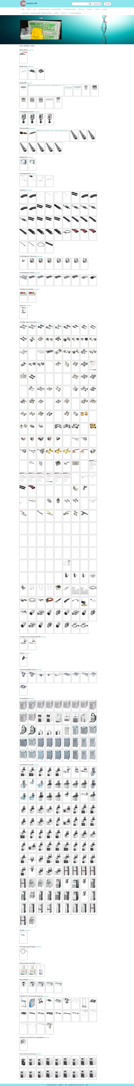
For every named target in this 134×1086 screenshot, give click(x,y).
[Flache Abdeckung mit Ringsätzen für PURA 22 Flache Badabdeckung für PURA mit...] (49, 1016)
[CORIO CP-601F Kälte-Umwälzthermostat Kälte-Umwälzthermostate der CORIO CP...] (93, 822)
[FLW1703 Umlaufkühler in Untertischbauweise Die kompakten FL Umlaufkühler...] (32, 756)
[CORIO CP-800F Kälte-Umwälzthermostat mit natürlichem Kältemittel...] (49, 834)
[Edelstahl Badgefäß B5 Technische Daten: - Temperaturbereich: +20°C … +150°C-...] (86, 90)
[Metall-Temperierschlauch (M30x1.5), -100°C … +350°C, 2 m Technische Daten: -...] (84, 222)
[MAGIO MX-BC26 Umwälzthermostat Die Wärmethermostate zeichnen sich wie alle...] (58, 871)
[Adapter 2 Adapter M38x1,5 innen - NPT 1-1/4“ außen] (58, 416)
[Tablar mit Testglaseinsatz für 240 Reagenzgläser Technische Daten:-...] (23, 280)
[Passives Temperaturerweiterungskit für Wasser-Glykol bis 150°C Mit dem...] (23, 379)
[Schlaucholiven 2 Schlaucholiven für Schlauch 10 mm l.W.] (84, 503)
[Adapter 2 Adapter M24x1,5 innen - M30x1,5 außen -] (67, 392)
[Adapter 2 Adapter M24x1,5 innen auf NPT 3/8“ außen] (67, 379)
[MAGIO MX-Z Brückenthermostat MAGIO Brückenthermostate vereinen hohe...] (32, 871)
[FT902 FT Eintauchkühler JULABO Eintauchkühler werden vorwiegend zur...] (23, 731)
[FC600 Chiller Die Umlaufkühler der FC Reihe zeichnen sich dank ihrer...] (23, 706)
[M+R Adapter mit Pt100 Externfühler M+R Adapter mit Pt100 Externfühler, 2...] (58, 565)
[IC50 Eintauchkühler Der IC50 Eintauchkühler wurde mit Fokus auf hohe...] (49, 731)
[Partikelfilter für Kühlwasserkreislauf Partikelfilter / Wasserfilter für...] (23, 136)
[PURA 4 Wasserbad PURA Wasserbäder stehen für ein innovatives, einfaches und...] (23, 987)
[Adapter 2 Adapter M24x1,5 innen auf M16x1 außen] (49, 367)
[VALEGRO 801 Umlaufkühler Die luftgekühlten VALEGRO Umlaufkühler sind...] (23, 1061)
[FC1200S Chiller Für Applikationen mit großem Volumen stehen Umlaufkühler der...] (49, 706)
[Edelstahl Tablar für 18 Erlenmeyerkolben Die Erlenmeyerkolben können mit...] (49, 280)
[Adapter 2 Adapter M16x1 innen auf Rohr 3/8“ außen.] (84, 329)
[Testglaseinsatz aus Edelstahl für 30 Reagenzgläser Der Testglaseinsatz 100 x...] (58, 578)
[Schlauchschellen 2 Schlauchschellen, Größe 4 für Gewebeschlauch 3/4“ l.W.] (67, 528)
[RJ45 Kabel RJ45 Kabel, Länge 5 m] (93, 590)
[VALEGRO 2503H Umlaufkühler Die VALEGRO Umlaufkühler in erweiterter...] (93, 1074)
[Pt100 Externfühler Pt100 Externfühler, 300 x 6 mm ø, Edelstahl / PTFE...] (23, 565)
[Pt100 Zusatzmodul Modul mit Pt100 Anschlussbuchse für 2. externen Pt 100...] (75, 466)
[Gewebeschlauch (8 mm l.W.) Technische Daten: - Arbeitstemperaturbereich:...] (67, 235)
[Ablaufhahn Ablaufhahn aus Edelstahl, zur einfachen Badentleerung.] (23, 57)
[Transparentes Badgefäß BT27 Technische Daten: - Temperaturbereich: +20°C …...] (77, 90)
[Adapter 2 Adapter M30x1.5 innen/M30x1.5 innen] (23, 416)
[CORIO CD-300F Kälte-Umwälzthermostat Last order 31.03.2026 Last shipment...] (75, 809)
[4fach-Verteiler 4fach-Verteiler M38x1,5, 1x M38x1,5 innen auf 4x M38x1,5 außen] (41, 454)
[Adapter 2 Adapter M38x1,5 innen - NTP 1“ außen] (41, 416)
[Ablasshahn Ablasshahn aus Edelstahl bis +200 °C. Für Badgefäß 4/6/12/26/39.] (23, 516)
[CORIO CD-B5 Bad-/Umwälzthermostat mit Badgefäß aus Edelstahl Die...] (41, 797)
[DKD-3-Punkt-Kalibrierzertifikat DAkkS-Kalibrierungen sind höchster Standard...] (32, 478)
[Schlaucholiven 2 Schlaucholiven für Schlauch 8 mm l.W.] (75, 503)
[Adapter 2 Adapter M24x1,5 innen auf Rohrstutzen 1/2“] (41, 392)
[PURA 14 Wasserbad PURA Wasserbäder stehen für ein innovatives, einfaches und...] (41, 987)
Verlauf (29, 9)
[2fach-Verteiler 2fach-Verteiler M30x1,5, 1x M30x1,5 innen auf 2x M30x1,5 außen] (93, 441)
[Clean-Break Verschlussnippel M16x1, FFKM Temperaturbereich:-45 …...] (32, 628)
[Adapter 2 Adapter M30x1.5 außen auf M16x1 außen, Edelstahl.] (41, 342)
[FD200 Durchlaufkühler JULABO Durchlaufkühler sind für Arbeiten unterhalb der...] (67, 731)
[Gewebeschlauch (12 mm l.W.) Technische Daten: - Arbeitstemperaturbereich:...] (75, 235)
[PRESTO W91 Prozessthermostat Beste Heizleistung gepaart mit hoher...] (93, 909)
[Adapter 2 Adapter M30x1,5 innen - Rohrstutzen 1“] (93, 404)
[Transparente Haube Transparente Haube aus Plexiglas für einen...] (75, 1003)
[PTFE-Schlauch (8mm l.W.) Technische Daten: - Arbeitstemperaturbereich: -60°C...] (58, 197)
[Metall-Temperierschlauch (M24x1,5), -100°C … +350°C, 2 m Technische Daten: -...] (49, 222)
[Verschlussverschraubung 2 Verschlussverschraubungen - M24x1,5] (93, 528)
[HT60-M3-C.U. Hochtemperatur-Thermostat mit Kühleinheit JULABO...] (84, 772)
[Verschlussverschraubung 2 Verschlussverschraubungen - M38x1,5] (32, 541)
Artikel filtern (31, 50)
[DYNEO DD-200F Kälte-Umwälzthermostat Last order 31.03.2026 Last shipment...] (23, 847)
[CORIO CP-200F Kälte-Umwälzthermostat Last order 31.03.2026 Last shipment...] (58, 822)
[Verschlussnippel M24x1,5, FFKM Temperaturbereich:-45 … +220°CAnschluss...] (93, 615)
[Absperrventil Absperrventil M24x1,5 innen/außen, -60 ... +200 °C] (32, 553)
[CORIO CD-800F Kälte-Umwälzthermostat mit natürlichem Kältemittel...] (58, 772)
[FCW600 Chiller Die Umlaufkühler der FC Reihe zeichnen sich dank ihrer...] (93, 706)
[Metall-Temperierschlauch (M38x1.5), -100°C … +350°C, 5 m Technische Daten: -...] (58, 235)
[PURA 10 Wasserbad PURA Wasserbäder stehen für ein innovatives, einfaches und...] (32, 987)
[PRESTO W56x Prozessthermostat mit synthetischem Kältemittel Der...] (49, 909)
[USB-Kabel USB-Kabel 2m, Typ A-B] (23, 954)
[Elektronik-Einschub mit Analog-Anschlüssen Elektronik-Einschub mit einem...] (41, 379)
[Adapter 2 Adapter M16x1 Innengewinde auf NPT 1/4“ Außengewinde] (32, 379)
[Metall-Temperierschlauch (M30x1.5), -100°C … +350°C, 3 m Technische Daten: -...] (93, 222)
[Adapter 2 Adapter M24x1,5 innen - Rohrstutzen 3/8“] (32, 392)
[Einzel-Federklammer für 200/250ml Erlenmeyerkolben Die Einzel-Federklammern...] (58, 264)
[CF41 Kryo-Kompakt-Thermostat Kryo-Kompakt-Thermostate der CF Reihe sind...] (49, 884)
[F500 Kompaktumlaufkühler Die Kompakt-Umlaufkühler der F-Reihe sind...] (67, 718)
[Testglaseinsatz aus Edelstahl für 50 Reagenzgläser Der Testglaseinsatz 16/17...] (49, 491)
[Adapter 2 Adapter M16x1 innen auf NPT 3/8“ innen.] (41, 329)
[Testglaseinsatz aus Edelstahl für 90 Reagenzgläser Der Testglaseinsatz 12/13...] (58, 491)
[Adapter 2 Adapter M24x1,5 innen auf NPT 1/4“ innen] (58, 367)
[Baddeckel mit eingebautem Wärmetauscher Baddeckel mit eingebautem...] (23, 677)
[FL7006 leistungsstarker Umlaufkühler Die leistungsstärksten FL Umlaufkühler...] (75, 743)
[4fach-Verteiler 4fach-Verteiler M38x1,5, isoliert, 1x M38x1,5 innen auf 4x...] (67, 441)
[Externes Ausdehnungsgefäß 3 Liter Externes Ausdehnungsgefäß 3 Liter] (93, 541)
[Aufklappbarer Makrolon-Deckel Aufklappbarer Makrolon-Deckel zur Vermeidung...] (41, 491)
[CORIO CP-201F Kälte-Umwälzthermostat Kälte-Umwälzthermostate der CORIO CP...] (67, 822)
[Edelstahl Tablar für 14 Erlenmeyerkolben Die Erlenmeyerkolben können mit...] (67, 280)
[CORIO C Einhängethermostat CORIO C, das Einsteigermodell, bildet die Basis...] (23, 119)
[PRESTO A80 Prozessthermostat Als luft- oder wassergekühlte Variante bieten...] (41, 896)
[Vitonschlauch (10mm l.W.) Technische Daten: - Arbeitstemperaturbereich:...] (23, 197)
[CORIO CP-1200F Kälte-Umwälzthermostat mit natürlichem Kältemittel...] (58, 834)
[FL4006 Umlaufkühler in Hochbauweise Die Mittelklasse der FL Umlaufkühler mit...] (67, 743)
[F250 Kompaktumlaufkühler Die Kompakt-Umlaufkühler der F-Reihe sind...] (58, 718)
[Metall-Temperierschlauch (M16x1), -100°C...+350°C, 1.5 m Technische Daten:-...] (49, 210)
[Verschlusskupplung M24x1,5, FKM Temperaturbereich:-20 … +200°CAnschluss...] (49, 615)
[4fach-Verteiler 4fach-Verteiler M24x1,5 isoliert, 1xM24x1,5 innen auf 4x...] (32, 441)
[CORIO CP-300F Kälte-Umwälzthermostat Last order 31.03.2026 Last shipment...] (75, 822)
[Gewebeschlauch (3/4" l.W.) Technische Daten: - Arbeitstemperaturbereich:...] (84, 235)
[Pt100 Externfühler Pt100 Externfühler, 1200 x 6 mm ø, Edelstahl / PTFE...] (93, 553)
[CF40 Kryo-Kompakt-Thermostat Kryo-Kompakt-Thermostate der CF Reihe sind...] (41, 884)
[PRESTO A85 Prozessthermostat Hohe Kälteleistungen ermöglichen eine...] (58, 896)
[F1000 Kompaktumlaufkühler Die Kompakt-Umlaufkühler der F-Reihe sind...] (75, 718)
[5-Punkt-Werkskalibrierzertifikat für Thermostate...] (67, 478)
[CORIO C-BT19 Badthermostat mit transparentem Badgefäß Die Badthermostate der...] (32, 784)
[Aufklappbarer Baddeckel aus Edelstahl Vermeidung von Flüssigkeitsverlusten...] (49, 354)
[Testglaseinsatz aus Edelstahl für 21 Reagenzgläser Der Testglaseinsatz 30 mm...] (75, 491)
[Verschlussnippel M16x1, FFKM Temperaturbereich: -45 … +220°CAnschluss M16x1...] (75, 615)
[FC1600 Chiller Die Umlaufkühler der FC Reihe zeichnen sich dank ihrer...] (67, 706)
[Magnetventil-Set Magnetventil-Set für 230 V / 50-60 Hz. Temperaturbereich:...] (23, 615)
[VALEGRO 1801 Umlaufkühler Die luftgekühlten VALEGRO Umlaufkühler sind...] (75, 1061)
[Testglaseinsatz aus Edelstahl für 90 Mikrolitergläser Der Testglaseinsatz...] (67, 491)
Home (23, 9)
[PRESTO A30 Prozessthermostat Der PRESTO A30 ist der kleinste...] (58, 884)
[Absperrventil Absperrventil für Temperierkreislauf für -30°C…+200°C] (58, 516)
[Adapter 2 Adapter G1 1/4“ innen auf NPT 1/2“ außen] (23, 367)
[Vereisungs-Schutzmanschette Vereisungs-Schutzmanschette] (84, 541)
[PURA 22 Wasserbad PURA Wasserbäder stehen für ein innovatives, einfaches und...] (49, 987)
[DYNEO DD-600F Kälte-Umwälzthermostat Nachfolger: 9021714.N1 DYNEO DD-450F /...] (49, 847)
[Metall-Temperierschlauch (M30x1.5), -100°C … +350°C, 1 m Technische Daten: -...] (67, 222)
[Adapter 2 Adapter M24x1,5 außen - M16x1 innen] (93, 392)
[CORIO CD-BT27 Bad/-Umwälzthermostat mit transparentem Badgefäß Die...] (32, 797)
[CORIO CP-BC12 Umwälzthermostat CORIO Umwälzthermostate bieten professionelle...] (41, 822)
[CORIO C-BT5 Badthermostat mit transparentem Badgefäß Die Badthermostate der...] (93, 772)
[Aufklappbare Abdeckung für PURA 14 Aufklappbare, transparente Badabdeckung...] (23, 1028)
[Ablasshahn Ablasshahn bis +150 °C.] (32, 516)
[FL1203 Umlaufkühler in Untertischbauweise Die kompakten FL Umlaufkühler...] (23, 743)
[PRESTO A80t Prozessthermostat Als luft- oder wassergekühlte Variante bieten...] (49, 896)
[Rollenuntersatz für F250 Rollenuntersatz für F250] (93, 478)
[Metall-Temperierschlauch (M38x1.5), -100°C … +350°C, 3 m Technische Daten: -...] (49, 235)
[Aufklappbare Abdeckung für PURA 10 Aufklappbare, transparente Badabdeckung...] (93, 1016)
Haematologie (25, 13)
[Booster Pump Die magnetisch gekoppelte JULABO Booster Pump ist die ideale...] (23, 1045)
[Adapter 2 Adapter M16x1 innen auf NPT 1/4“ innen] (23, 329)
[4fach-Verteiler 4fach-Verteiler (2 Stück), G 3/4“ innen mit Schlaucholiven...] (49, 541)
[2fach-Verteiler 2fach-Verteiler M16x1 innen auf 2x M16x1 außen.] (93, 516)
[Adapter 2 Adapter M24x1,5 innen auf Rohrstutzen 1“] (49, 392)
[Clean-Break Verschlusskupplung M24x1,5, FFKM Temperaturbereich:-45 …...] (41, 628)
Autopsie (56, 13)
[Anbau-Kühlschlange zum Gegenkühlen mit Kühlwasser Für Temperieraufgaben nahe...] (32, 181)
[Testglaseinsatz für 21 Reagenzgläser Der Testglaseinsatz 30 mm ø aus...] (49, 578)
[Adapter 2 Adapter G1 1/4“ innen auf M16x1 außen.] (84, 342)
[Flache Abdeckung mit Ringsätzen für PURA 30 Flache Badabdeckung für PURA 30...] (67, 1016)
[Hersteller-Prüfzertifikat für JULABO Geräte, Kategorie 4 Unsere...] (75, 478)
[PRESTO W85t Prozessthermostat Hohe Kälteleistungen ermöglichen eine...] (84, 909)
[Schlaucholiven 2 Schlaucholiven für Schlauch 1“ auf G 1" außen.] (58, 454)
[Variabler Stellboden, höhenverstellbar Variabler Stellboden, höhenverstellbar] (32, 590)
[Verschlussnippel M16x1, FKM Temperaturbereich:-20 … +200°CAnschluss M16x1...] (41, 615)
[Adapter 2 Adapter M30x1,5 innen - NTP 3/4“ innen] (67, 404)
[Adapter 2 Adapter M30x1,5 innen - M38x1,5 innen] (49, 404)
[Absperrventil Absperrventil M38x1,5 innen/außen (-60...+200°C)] (67, 590)
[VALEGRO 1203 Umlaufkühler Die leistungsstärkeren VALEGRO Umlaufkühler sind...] (49, 1061)
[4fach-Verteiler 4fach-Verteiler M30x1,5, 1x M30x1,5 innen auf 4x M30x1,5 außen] (23, 454)
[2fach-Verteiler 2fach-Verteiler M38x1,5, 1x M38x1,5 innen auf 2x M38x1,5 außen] (32, 454)
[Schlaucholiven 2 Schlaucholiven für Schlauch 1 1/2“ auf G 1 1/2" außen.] (67, 454)
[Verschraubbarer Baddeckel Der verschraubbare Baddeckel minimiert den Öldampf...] (58, 1003)
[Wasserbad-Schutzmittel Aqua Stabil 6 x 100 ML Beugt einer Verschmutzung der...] (23, 971)
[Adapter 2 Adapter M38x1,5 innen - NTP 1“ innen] (49, 416)
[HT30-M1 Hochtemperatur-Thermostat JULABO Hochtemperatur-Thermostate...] (23, 644)
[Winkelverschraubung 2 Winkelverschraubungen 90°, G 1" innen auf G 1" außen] (84, 429)
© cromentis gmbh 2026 (52, 1084)
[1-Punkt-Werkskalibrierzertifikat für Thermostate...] (49, 478)
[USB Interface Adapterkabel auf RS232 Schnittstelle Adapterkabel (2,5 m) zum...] (84, 466)
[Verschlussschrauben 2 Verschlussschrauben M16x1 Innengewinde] (84, 528)
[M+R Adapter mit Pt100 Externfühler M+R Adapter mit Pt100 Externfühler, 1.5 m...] (49, 565)
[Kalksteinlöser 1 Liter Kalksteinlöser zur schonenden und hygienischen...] (41, 971)
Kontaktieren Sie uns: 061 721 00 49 (76, 1084)
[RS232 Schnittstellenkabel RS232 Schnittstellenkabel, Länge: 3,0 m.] (41, 603)
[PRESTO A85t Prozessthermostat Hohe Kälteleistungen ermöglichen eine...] (67, 896)
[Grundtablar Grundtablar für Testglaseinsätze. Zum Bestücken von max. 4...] (93, 280)
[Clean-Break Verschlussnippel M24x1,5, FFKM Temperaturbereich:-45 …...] (49, 628)
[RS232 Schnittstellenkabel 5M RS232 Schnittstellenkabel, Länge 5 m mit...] (32, 603)
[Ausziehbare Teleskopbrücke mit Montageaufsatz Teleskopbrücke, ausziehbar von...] (49, 1003)
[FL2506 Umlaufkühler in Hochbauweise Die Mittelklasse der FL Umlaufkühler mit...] (58, 743)
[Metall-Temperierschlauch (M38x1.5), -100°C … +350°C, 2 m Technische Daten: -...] (41, 235)
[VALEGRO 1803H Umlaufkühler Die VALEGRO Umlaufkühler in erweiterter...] (84, 1074)
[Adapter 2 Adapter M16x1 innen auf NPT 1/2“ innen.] (58, 329)
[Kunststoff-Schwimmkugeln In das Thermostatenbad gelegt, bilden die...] (41, 354)
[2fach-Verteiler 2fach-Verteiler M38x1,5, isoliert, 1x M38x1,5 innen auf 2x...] (58, 441)
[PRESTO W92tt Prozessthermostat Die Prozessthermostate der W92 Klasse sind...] (84, 871)
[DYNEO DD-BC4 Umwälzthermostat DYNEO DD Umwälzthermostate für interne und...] (67, 834)
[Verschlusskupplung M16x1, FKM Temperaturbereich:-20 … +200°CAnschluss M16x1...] (32, 615)
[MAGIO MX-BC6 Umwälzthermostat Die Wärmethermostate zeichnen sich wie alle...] (41, 871)
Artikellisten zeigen (43, 9)
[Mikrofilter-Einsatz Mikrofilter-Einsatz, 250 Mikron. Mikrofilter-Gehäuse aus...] (23, 148)
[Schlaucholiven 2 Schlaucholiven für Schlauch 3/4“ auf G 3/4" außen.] (49, 454)
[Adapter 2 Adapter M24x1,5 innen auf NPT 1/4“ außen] (58, 379)
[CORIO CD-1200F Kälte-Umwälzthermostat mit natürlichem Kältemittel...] (93, 809)
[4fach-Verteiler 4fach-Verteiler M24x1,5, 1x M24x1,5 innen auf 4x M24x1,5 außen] (84, 441)
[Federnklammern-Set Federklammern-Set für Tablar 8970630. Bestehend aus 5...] (75, 541)
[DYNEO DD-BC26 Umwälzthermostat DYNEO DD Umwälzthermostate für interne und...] (93, 834)
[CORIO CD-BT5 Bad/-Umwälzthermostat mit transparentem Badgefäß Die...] (93, 784)
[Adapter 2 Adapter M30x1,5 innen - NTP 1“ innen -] (84, 404)
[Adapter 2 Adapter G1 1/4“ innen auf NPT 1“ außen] (41, 367)
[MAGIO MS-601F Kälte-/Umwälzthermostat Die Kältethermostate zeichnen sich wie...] (58, 859)
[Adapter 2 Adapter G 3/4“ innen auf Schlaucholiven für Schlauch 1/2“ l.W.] (93, 342)
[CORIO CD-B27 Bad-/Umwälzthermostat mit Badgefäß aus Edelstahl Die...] (75, 797)
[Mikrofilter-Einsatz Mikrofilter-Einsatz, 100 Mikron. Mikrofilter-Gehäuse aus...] (91, 136)
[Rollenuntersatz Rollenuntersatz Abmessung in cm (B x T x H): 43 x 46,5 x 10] (84, 478)
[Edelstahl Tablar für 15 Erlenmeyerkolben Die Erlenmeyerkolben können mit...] (58, 280)
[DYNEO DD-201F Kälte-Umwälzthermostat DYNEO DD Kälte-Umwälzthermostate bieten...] (32, 847)
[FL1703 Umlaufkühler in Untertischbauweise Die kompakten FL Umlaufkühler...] (32, 743)
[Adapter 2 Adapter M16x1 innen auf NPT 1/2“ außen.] (49, 329)
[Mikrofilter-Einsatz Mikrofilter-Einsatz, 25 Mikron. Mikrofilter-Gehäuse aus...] (74, 136)
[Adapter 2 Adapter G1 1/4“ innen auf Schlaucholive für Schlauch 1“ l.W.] (75, 354)
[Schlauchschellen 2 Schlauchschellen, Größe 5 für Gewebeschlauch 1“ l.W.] (75, 528)
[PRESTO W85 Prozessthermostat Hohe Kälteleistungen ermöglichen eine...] (75, 909)
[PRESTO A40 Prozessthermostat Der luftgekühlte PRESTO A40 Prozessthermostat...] (75, 884)
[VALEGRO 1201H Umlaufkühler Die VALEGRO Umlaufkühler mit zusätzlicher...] (41, 1074)
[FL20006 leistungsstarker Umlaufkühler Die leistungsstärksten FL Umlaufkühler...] (93, 743)
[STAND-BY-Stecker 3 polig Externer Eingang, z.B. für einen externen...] (67, 603)
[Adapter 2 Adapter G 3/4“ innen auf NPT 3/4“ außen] (93, 354)
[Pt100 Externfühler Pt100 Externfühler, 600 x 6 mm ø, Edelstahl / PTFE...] (84, 553)
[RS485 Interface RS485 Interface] (41, 466)
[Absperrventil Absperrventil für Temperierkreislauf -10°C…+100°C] (49, 516)
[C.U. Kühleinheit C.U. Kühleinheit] (23, 1003)
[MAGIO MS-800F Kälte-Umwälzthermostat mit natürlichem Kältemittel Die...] (93, 859)
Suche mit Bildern (56, 9)
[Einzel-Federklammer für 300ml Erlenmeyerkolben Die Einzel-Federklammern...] (67, 264)
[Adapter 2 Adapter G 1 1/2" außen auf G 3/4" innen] (93, 416)
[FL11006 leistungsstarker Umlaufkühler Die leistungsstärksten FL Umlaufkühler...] (84, 743)
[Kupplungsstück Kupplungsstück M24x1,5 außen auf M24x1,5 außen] (32, 429)
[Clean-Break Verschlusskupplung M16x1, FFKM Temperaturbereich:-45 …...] (23, 628)
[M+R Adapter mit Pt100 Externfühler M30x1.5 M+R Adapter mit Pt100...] (67, 565)
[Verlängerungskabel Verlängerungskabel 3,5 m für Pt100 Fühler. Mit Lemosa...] (84, 565)
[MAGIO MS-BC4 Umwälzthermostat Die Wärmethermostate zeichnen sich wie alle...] (41, 859)
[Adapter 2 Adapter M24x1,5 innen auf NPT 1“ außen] (93, 379)
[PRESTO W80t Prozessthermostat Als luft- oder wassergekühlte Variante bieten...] (67, 909)
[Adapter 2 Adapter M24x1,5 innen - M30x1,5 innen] (84, 392)
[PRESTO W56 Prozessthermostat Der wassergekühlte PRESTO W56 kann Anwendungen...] (41, 909)
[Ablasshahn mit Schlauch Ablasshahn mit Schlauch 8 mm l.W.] (41, 516)
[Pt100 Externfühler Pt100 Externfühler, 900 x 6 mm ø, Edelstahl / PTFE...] (32, 565)
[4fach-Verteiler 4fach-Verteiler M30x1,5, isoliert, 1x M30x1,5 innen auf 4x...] (49, 441)
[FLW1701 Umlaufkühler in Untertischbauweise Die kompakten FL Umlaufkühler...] (23, 756)
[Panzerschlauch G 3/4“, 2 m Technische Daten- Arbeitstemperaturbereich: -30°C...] (32, 247)
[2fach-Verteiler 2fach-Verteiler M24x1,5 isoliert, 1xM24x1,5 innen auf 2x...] (23, 441)
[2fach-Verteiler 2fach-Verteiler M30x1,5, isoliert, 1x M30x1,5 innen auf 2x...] (41, 441)
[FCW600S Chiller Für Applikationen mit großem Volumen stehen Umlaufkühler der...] (23, 718)
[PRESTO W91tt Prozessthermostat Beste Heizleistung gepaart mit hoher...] (23, 921)
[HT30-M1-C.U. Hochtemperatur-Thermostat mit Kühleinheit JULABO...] (32, 644)
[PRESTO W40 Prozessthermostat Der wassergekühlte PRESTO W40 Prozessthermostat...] (75, 896)
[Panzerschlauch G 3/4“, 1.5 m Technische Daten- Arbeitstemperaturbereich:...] (23, 247)
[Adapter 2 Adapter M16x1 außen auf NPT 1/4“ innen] (67, 329)
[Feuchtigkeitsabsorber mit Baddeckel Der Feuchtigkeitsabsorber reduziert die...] (49, 1028)
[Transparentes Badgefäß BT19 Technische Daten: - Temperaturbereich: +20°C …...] (69, 90)
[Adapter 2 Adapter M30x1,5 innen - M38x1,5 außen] (32, 404)
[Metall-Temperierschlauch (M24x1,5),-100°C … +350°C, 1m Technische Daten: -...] (32, 222)
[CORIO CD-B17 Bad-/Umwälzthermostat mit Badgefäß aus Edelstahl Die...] (58, 797)
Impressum (60, 1084)
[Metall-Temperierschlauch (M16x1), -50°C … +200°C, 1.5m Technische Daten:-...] (84, 210)
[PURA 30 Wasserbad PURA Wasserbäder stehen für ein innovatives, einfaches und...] (58, 987)
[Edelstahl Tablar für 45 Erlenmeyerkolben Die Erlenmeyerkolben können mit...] (32, 280)
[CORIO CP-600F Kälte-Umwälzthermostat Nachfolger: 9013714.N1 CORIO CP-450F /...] (84, 822)
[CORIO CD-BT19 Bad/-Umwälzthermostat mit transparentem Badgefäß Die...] (23, 797)
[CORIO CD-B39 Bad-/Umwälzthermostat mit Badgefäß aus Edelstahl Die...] (93, 797)
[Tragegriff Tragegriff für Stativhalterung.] (32, 503)
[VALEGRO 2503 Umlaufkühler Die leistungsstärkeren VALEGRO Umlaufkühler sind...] (93, 1061)
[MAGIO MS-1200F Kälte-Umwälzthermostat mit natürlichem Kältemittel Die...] (23, 871)
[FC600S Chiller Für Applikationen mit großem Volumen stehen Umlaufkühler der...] (32, 706)
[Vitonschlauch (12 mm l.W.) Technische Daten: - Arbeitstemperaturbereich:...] (32, 197)
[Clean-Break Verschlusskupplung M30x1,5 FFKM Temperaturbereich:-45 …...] (58, 628)
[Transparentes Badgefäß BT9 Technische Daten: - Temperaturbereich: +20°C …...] (46, 90)
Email (87, 1084)
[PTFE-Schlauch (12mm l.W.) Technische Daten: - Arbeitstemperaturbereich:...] (67, 197)
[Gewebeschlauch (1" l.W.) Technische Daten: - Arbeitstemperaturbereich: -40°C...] (93, 235)
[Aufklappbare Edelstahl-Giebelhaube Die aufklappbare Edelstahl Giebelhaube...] (41, 677)
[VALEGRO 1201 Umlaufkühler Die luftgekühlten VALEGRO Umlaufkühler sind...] (41, 1061)
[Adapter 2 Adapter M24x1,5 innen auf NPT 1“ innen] (49, 379)
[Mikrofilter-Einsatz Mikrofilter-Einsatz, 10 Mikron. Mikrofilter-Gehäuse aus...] (53, 136)
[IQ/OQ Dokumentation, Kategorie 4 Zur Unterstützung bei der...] (93, 367)
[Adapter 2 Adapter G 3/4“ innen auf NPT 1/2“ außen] (84, 354)
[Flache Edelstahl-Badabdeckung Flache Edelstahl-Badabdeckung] (67, 677)
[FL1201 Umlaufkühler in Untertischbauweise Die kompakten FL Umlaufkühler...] (84, 731)
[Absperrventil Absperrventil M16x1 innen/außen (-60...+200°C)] (23, 938)
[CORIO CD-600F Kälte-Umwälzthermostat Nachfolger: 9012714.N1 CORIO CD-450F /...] (84, 809)
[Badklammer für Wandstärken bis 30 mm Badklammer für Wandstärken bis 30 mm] (23, 590)
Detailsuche (97, 4)
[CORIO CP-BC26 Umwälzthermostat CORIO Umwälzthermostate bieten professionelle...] (49, 822)
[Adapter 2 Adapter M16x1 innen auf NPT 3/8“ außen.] (32, 329)
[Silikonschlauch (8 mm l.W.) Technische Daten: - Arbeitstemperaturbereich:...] (41, 197)
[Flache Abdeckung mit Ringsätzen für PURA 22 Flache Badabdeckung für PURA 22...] (41, 1016)
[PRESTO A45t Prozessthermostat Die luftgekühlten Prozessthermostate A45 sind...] (23, 896)
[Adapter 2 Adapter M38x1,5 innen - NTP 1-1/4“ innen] (67, 416)
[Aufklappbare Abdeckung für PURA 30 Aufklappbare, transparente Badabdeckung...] (41, 1028)
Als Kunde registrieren (75, 13)
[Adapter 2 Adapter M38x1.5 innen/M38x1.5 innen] (32, 416)
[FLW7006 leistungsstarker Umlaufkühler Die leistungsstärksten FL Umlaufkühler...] (75, 756)
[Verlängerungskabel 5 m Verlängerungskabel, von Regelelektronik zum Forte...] (49, 603)
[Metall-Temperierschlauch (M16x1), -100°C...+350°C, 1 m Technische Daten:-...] (41, 210)
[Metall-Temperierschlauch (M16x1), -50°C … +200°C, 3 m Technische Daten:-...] (93, 210)
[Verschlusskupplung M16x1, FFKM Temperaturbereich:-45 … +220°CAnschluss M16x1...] (67, 615)
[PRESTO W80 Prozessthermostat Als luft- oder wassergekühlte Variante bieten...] (58, 909)
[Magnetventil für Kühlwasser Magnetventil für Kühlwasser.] (93, 603)
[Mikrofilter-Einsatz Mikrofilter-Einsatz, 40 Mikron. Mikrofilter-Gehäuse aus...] (83, 136)
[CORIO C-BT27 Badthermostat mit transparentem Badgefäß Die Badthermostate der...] (41, 784)
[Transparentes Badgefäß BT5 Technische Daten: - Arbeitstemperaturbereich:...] (23, 90)
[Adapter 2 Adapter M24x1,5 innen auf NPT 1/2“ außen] (75, 379)
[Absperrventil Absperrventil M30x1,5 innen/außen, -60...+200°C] (41, 553)
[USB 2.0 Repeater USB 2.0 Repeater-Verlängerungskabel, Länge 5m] (93, 565)
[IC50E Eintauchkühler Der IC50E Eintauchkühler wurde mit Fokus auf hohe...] (58, 731)
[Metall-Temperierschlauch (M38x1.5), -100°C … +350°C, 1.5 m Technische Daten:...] (32, 235)
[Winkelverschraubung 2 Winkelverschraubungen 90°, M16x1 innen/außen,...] (41, 503)
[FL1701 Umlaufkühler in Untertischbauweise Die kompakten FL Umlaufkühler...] (93, 731)
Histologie (89, 9)
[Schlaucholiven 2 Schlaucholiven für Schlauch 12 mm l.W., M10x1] (75, 516)
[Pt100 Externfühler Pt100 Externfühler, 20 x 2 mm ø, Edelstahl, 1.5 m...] (67, 553)
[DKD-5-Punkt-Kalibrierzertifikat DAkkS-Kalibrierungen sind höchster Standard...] (41, 478)
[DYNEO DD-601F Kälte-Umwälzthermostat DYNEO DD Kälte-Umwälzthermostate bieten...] (58, 847)
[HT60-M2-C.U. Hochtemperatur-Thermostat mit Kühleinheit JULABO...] (75, 772)
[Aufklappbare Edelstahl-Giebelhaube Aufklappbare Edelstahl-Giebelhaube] (58, 677)
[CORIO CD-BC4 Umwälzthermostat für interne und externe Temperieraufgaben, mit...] (23, 809)
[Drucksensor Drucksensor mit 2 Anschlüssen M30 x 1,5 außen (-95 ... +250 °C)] (84, 628)
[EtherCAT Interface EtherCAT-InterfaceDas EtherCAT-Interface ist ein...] (49, 466)
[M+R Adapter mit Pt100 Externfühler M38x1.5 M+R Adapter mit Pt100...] (75, 565)
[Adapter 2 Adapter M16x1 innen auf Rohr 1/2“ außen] (93, 329)
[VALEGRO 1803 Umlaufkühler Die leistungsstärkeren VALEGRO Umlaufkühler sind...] (84, 1061)
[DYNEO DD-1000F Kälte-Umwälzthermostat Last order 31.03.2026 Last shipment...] (67, 847)
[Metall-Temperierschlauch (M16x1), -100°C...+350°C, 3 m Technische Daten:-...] (58, 210)
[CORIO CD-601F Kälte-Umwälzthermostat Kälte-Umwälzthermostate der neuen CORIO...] (23, 772)
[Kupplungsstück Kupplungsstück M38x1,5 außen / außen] (49, 429)
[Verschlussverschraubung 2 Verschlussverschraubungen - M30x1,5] (23, 541)
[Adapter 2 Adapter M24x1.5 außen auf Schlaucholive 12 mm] (23, 404)
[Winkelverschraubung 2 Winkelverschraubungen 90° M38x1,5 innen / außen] (75, 429)
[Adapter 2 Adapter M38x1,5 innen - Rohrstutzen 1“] (75, 416)
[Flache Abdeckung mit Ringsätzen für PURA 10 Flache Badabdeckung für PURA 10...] (93, 1003)
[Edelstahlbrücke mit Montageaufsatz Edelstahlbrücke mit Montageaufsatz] (32, 74)
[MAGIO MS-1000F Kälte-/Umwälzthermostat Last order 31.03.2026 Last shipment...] (67, 859)
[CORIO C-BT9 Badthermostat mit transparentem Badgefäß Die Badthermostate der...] (23, 784)
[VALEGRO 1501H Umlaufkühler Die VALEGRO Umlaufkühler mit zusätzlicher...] (58, 1074)
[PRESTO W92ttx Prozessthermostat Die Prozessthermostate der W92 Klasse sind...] (23, 884)
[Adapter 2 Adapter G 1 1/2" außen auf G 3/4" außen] (23, 429)
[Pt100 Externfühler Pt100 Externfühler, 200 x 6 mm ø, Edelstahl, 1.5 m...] (58, 553)
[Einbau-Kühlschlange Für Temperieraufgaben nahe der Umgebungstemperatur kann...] (23, 503)
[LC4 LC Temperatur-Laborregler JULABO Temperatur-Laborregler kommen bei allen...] (32, 164)
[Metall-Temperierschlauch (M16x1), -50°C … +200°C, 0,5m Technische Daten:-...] (67, 210)
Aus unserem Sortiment (69, 9)
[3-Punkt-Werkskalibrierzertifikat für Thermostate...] (58, 478)
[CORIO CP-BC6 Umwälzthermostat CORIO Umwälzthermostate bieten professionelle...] (32, 822)
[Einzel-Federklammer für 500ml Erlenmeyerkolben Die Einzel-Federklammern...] (75, 264)
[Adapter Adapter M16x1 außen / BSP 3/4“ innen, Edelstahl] (23, 466)
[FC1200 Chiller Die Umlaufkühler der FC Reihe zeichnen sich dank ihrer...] (41, 706)
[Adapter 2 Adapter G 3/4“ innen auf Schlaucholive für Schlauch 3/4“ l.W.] (23, 354)
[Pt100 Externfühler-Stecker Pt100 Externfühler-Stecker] (58, 603)
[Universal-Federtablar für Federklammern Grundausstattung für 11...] (67, 541)
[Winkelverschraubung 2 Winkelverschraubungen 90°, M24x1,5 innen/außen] (58, 429)
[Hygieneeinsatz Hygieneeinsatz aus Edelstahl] (58, 590)
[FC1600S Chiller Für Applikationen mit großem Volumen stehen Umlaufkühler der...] (75, 706)
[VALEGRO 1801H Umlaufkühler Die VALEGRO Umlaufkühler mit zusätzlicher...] (75, 1074)
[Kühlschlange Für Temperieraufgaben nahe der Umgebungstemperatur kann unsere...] (41, 181)
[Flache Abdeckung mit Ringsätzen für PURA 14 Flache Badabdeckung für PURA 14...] (32, 1016)
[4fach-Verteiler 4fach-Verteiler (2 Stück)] (23, 528)
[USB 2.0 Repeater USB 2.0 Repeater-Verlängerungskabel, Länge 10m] (23, 578)
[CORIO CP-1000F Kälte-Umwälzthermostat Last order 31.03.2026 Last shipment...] (23, 834)
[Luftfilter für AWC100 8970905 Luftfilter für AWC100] (75, 590)
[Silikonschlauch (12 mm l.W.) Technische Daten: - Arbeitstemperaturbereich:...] (49, 197)
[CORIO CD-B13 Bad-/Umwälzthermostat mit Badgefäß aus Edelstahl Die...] (49, 797)
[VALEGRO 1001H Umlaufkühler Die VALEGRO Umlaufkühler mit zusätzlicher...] (32, 1074)
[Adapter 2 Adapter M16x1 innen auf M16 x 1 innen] (23, 342)
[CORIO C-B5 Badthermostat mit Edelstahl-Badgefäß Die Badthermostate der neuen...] (49, 784)
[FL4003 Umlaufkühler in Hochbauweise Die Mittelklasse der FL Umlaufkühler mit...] (49, 743)
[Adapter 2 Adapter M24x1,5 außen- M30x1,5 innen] (75, 392)
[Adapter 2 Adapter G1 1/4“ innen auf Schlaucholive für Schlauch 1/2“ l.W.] (58, 354)
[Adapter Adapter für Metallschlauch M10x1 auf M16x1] (58, 503)
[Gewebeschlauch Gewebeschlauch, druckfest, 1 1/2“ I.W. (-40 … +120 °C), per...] (32, 491)
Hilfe (34, 9)
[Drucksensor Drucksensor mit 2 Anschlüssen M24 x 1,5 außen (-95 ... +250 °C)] (75, 628)
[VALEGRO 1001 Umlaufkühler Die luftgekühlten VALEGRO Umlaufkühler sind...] (32, 1061)
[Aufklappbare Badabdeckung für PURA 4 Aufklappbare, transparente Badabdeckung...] (84, 1016)
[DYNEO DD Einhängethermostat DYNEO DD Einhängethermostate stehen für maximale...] (49, 119)
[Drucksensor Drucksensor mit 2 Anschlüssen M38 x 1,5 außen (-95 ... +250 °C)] (49, 553)
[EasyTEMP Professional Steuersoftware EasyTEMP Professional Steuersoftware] (23, 313)
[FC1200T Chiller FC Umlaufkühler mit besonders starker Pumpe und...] (58, 706)
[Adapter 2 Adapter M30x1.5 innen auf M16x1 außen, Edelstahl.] (32, 342)
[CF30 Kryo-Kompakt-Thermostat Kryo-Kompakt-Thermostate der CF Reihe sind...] (32, 921)
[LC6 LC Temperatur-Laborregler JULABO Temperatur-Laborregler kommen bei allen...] (23, 164)
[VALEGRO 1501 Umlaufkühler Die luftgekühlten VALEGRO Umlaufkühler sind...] (58, 1061)
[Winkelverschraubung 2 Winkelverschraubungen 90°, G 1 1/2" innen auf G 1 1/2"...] (93, 429)
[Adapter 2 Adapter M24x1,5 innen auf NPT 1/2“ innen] (75, 367)
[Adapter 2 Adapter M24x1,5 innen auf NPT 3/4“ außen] (84, 379)
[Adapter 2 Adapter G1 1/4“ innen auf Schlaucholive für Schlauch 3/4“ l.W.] (67, 354)
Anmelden (107, 4)
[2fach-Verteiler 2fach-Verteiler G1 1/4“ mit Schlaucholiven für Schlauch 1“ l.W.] (41, 528)
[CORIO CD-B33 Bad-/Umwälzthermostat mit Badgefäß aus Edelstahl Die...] (84, 797)
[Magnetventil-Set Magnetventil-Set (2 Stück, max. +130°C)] (84, 603)
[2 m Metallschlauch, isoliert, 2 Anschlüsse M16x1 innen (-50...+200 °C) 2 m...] (23, 222)
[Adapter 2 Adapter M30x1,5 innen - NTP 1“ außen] (75, 404)
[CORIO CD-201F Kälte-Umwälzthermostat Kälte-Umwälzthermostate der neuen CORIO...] (67, 809)
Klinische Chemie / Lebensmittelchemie (41, 13)
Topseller (63, 13)
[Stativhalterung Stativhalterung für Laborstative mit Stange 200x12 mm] (23, 661)
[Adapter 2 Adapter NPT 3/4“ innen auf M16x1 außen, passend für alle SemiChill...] (67, 342)
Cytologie (97, 9)
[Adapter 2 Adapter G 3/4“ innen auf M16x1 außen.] (75, 342)
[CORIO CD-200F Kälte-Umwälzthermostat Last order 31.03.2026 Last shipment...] (58, 809)
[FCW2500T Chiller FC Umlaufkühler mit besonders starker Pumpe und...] (32, 718)
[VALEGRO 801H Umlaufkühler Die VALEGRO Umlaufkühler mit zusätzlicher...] (23, 1074)
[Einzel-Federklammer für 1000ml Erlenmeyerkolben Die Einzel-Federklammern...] (84, 264)
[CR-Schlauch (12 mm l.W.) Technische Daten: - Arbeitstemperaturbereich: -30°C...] (23, 210)
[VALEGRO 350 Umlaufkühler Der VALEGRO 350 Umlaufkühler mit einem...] (41, 718)
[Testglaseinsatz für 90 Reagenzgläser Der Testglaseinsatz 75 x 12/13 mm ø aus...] (41, 578)
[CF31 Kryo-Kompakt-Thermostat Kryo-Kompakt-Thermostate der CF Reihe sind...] (32, 884)
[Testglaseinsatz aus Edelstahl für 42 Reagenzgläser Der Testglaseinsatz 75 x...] (67, 578)
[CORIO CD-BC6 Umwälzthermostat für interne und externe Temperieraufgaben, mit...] (32, 809)
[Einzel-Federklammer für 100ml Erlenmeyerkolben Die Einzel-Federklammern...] (49, 264)
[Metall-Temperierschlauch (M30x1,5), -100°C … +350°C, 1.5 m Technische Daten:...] (75, 222)
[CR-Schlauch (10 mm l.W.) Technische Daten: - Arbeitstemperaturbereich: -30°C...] (93, 197)
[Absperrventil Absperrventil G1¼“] (67, 516)
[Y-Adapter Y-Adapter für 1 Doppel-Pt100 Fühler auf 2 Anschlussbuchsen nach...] (75, 603)
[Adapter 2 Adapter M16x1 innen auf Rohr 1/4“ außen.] (75, 329)
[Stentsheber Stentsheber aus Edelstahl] (84, 1003)
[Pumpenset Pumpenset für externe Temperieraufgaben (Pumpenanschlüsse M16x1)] (41, 1003)
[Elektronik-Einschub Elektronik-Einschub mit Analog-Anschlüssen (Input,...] (67, 466)
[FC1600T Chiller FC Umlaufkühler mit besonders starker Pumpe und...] (84, 706)
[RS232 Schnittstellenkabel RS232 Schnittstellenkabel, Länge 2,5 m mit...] (23, 603)
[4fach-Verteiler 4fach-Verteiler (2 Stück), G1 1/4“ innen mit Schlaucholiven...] (58, 541)
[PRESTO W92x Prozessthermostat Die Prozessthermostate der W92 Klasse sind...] (93, 871)
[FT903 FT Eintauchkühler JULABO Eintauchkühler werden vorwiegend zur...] (32, 731)
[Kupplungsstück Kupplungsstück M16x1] (49, 503)
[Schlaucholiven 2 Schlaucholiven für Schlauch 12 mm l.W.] (67, 503)
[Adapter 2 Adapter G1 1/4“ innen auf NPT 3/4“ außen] (32, 367)
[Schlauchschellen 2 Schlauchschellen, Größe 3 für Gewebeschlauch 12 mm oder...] (58, 528)
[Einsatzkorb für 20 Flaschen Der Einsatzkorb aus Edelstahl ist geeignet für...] (93, 578)
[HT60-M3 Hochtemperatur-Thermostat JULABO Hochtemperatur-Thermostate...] (67, 772)
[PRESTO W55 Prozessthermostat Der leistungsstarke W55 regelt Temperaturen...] (32, 909)
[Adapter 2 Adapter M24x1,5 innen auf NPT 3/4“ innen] (84, 367)
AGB (66, 1084)
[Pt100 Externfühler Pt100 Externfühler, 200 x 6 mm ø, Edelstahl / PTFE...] (41, 565)
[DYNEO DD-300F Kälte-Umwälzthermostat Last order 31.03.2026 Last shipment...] (41, 847)
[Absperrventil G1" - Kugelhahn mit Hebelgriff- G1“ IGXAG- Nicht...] (75, 454)
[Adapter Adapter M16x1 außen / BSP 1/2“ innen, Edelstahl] (93, 454)
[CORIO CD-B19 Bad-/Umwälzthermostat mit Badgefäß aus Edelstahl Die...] (67, 797)
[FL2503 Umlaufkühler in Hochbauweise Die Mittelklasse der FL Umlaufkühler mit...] (41, 743)
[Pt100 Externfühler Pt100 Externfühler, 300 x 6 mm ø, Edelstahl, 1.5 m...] (75, 553)
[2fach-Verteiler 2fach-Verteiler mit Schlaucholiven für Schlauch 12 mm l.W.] (84, 516)
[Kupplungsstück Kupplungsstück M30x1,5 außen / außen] (41, 429)
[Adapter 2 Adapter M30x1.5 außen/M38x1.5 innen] (41, 404)
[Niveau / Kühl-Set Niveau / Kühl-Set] (93, 491)
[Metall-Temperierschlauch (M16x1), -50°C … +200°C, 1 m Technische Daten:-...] (75, 210)
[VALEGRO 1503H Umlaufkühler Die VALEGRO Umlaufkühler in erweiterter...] (67, 1074)
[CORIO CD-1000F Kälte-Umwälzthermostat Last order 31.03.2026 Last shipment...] (32, 772)
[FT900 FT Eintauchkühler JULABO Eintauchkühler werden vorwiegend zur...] (93, 718)
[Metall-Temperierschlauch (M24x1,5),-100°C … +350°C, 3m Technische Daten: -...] (58, 222)
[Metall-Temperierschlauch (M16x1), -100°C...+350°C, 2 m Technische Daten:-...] (23, 491)
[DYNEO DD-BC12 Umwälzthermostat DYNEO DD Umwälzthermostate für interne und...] (84, 834)
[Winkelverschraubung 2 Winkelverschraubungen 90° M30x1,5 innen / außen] (67, 429)
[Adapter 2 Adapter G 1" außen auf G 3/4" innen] (84, 416)
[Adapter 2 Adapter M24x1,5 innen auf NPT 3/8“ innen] (67, 367)
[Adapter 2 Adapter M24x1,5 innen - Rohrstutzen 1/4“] (23, 392)
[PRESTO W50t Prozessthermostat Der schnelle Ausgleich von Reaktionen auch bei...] (23, 909)
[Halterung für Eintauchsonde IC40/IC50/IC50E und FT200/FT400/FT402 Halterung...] (84, 491)
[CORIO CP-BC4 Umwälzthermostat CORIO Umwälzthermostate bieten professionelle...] (23, 822)
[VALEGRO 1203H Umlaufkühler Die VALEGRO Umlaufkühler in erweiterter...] (49, 1074)
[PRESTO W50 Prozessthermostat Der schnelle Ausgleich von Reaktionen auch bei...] (93, 896)
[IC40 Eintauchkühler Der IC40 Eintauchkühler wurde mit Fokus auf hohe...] (41, 731)
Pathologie (81, 9)
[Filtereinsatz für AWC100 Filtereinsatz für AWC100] (84, 590)
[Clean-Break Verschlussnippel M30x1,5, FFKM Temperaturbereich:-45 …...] (67, 628)
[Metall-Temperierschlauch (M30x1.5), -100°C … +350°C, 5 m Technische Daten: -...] (23, 235)
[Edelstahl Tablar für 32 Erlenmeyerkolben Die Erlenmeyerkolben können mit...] (41, 280)
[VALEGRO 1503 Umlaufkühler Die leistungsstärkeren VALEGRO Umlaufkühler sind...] (67, 1061)
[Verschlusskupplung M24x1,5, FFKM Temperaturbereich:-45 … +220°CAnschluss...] (84, 615)
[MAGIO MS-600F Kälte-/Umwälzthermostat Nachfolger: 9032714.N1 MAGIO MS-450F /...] (49, 859)
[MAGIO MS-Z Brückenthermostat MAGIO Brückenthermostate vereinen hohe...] (32, 859)
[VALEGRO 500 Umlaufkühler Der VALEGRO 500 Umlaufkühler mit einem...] (49, 718)
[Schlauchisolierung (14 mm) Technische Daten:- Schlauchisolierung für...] (49, 247)
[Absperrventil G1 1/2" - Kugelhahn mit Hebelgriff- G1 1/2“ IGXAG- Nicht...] (84, 454)
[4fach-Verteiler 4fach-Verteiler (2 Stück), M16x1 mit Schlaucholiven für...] (41, 541)
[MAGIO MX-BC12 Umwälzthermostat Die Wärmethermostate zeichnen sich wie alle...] (49, 871)
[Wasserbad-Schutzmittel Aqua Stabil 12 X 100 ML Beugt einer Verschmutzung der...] (32, 971)
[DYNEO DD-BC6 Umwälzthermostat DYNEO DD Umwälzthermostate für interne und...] (75, 834)
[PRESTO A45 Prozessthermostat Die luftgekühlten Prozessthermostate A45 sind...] (93, 884)
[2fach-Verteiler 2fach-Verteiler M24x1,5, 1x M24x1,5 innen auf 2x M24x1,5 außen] (75, 441)
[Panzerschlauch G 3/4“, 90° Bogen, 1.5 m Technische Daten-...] (41, 247)
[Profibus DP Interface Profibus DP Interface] (32, 466)
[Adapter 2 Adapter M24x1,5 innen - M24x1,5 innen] (58, 392)
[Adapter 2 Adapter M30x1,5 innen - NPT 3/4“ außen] (58, 404)
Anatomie (104, 9)
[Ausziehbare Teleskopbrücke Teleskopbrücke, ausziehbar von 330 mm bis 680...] (23, 74)
